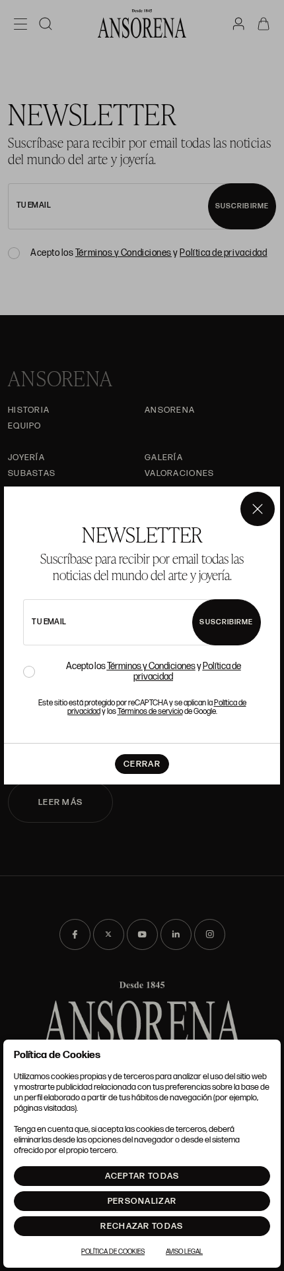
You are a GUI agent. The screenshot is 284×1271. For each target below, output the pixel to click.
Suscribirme (226, 622)
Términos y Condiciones (151, 666)
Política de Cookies (113, 1252)
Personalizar (142, 1201)
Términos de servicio (150, 712)
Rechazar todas (141, 1226)
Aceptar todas (142, 1176)
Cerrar (142, 764)
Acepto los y (153, 671)
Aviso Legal (184, 1252)
